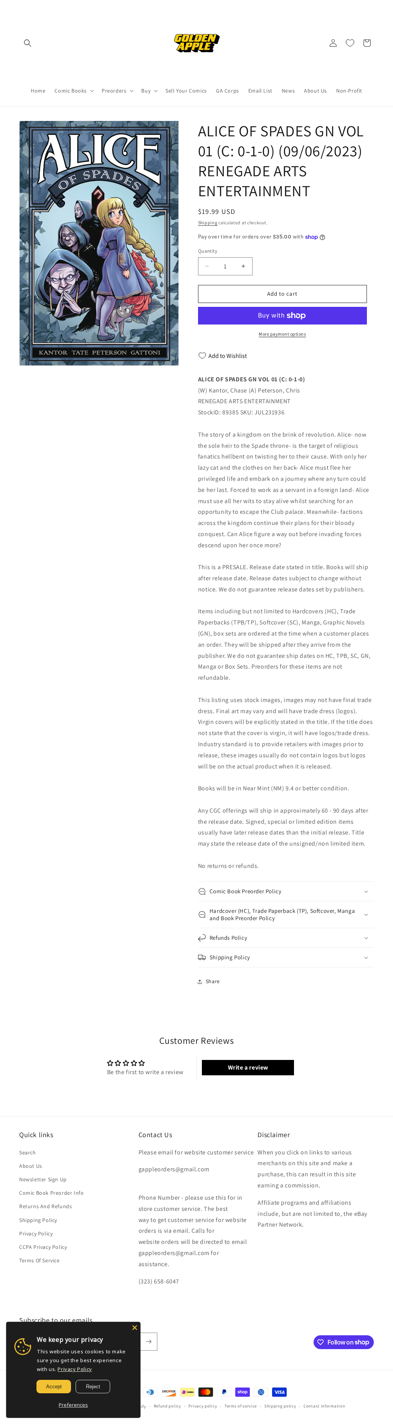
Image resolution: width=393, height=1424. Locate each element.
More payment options (282, 334)
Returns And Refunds (45, 1206)
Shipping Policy (38, 1220)
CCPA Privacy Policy (43, 1247)
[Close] (135, 1327)
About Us (30, 1165)
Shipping (208, 222)
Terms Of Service (39, 1260)
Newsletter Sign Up (43, 1179)
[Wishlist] (350, 43)
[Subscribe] (148, 1342)
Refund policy (167, 1406)
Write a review (248, 1067)
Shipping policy (280, 1406)
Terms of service (241, 1406)
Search (27, 1152)
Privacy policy (202, 1406)
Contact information (324, 1406)
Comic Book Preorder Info (51, 1192)
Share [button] (213, 981)
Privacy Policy (36, 1233)
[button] (27, 43)
